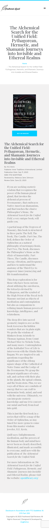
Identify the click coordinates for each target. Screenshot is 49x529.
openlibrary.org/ (29, 477)
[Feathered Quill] (24, 503)
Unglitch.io (24, 522)
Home (24, 64)
